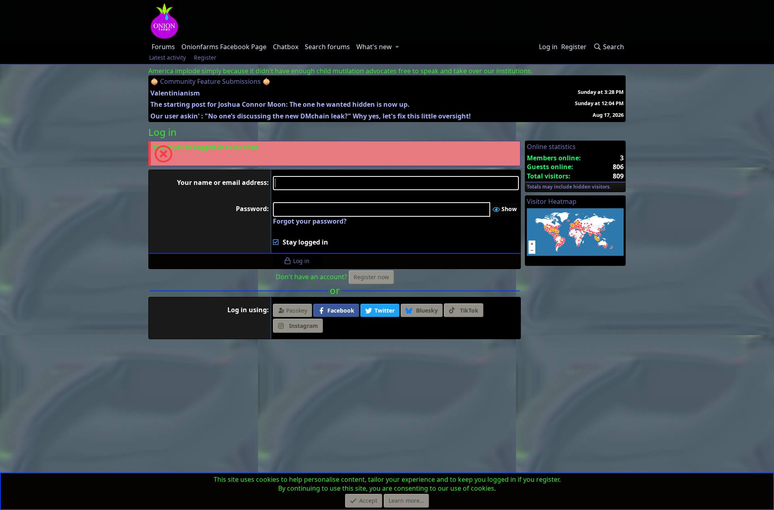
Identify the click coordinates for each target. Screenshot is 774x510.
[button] (397, 46)
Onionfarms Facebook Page (223, 46)
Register (205, 57)
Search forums (327, 46)
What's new (374, 46)
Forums (163, 46)
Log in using (247, 309)
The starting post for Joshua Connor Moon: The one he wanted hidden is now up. (280, 104)
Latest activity (167, 57)
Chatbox (285, 46)
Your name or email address (222, 182)
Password (251, 208)
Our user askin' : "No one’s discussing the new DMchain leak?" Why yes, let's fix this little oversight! (310, 116)
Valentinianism (175, 93)
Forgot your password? (310, 221)
